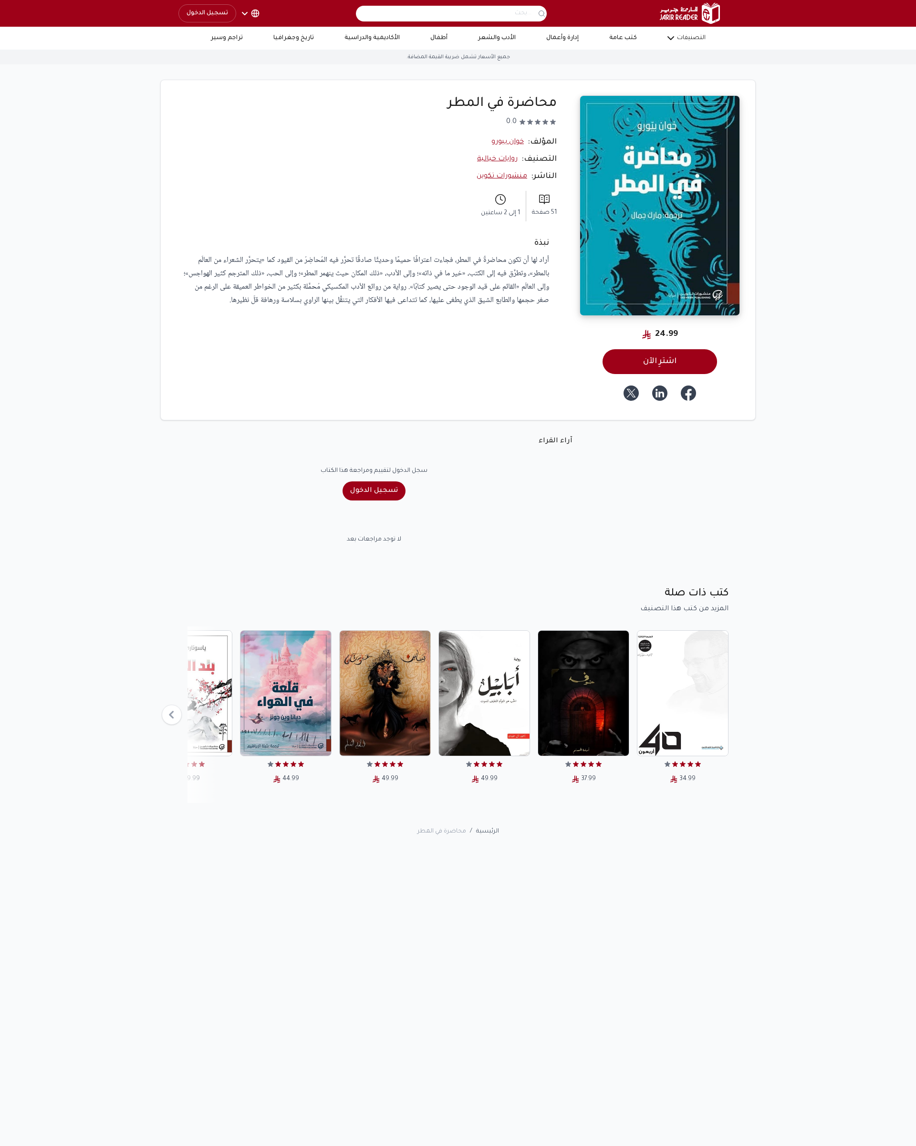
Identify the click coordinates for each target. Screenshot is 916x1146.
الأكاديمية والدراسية (372, 38)
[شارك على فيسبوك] (688, 393)
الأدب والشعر (497, 38)
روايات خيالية (497, 159)
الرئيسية (487, 831)
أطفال (439, 38)
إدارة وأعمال (562, 38)
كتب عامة (623, 38)
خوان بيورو (507, 142)
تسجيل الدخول (207, 13)
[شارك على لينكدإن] (659, 393)
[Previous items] (172, 715)
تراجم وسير (227, 38)
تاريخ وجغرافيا (293, 38)
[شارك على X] (631, 393)
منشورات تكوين (502, 176)
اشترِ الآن (660, 361)
